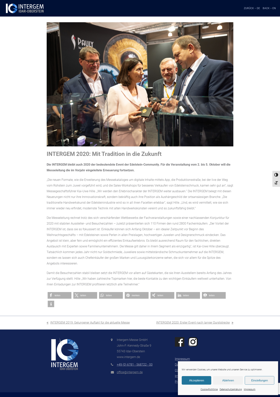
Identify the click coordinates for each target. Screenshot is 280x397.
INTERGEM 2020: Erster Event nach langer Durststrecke (193, 323)
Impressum (249, 389)
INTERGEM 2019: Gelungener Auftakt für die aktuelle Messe (88, 323)
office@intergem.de (130, 372)
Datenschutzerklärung (231, 389)
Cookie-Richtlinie (209, 389)
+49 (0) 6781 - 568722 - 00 (135, 364)
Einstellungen (259, 380)
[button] (59, 295)
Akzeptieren (196, 380)
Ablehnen (228, 380)
